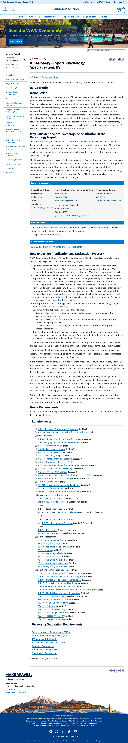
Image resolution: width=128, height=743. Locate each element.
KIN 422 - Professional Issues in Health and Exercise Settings (66, 475)
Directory (118, 2)
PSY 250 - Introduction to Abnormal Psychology (60, 491)
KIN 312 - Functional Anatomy (51, 449)
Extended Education (13, 164)
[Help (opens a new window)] (122, 59)
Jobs (29, 741)
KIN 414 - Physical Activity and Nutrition (56, 586)
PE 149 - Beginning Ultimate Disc (53, 563)
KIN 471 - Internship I (47, 530)
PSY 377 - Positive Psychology (51, 619)
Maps (125, 2)
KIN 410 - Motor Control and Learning (55, 459)
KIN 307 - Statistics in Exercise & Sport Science (59, 580)
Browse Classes (51, 17)
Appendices (10, 168)
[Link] (70, 632)
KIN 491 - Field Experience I (50, 498)
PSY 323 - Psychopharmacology (52, 609)
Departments (10, 99)
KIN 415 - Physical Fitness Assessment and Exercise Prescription (67, 590)
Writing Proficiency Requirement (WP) (49, 635)
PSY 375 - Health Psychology (51, 616)
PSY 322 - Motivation (47, 606)
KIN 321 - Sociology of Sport (50, 455)
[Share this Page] (116, 59)
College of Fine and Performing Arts (12, 111)
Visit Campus (8, 2)
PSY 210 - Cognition (47, 482)
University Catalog (66, 8)
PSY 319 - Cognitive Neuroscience (53, 603)
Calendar (109, 2)
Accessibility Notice (63, 741)
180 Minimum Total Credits (44, 639)
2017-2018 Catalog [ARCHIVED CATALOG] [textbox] (98, 50)
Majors (104, 17)
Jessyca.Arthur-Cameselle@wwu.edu (72, 215)
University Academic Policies (15, 79)
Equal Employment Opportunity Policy (86, 741)
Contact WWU (99, 2)
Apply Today (23, 2)
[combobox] (106, 50)
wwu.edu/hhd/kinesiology (64, 300)
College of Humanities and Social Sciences (15, 117)
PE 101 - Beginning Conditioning (53, 540)
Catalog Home (10, 75)
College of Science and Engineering (13, 124)
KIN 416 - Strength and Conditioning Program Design (62, 465)
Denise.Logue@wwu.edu (42, 207)
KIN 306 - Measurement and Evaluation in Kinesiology (63, 432)
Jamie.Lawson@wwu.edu (16, 692)
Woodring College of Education (12, 154)
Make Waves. (19, 675)
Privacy (51, 741)
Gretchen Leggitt (68, 715)
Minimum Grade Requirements (46, 649)
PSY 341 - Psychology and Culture (53, 612)
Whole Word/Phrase (13, 64)
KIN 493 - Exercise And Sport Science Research (63, 512)
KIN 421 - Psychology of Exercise (52, 472)
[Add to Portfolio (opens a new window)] (113, 59)
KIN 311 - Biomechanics (48, 446)
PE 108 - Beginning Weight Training (54, 547)
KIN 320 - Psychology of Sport (51, 452)
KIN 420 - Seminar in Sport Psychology (55, 468)
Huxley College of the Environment (13, 141)
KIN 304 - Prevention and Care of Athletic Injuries (61, 576)
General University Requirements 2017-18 (51, 632)
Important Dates (71, 17)
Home (22, 17)
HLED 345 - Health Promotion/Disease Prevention (61, 573)
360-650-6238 (11, 689)
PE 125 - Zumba (45, 550)
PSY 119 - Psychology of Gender (52, 596)
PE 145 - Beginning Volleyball (51, 560)
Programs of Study (12, 84)
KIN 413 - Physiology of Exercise (52, 462)
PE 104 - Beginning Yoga (49, 543)
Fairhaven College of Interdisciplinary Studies (14, 130)
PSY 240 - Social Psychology (50, 488)
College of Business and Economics (14, 104)
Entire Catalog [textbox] (11, 57)
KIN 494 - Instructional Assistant (57, 523)
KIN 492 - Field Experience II (55, 502)
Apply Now (15, 41)
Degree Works (89, 17)
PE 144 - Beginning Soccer (50, 556)
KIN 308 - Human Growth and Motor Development (61, 439)
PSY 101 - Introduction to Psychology (55, 478)
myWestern (87, 2)
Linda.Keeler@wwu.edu (66, 200)
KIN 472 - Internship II (52, 533)
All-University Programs (14, 160)
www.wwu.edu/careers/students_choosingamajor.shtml (57, 247)
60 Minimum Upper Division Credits (48, 642)
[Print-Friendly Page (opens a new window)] (119, 59)
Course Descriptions (13, 88)
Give (33, 2)
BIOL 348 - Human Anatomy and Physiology (58, 429)
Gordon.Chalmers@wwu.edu (109, 200)
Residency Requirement (43, 646)
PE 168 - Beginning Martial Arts (52, 566)
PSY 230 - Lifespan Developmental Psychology (59, 485)
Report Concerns (40, 741)
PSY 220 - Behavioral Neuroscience (54, 599)
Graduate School (11, 136)
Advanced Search (12, 68)
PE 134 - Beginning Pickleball (51, 553)
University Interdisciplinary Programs (15, 148)
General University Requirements (12, 93)
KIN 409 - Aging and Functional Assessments (58, 442)
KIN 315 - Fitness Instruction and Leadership (58, 583)
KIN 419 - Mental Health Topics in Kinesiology (59, 593)
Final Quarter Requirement (44, 653)
